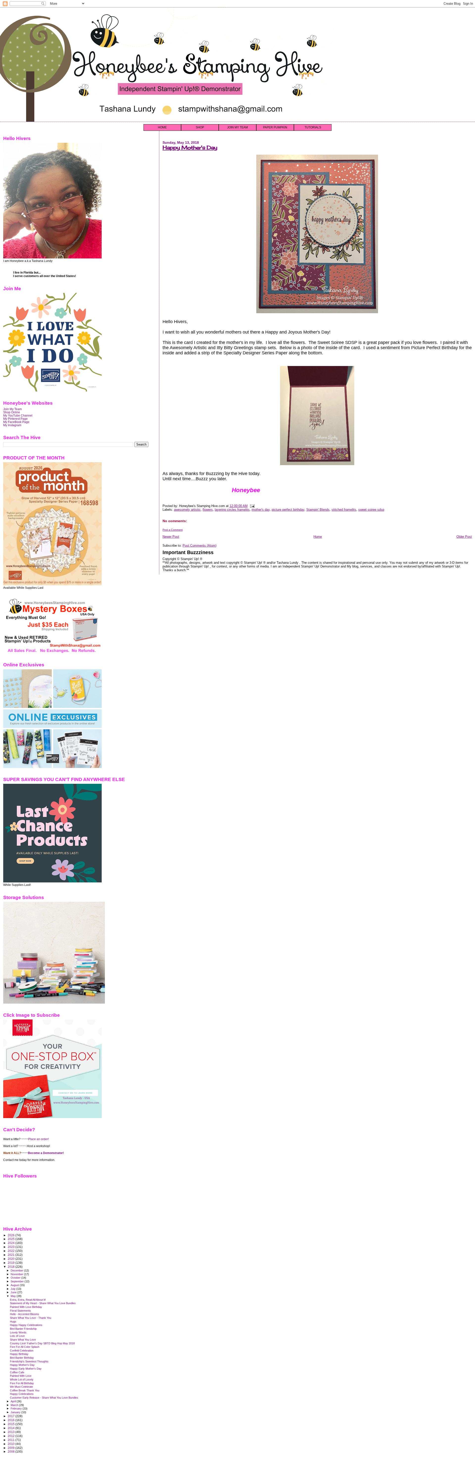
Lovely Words (18, 1332)
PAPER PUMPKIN (275, 127)
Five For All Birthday (22, 1383)
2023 (11, 1246)
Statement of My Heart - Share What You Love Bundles (43, 1303)
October (16, 1277)
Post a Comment (173, 529)
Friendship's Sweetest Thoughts (29, 1361)
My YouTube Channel (17, 415)
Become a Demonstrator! (46, 1153)
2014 (11, 1428)
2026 (11, 1235)
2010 (11, 1443)
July (13, 1288)
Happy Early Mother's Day (26, 1368)
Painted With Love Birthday (26, 1306)
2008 (11, 1451)
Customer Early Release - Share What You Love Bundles (44, 1397)
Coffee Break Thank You (24, 1390)
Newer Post (171, 536)
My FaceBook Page (16, 421)
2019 (11, 1262)
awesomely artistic (187, 509)
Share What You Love (23, 1339)
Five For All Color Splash (24, 1346)
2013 (11, 1432)
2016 (11, 1420)
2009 (11, 1447)
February (17, 1408)
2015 (11, 1424)
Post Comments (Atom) (199, 545)
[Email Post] (252, 506)
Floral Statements (20, 1310)
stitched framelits (344, 509)
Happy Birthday (19, 1353)
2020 (11, 1258)
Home (317, 536)
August (15, 1285)
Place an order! (38, 1139)
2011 (11, 1439)
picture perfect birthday (288, 509)
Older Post (464, 536)
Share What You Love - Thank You (30, 1317)
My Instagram (12, 425)
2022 (11, 1250)
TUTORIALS (313, 127)
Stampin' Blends (318, 509)
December (17, 1270)
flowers (208, 509)
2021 (11, 1254)
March (15, 1405)
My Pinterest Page (15, 418)
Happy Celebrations (22, 1393)
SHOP (200, 127)
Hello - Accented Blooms (24, 1314)
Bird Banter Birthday (22, 1357)
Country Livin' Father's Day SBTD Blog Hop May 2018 (42, 1343)
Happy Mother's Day (190, 147)
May (14, 1296)
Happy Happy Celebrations (26, 1325)
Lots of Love (17, 1335)
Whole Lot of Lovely (21, 1379)
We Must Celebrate (21, 1386)
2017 (11, 1416)
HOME (162, 127)
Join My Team (12, 409)
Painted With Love (20, 1375)
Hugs (13, 1321)
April (14, 1401)
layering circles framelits (232, 509)
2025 (11, 1238)
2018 (11, 1266)
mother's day (261, 509)
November (17, 1274)
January (16, 1412)
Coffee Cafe (17, 1372)
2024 (11, 1242)
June (14, 1292)
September (17, 1281)
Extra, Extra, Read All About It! (28, 1299)
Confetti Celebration (21, 1350)
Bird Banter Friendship (23, 1328)
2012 (11, 1435)
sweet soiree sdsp (371, 509)
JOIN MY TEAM (237, 127)
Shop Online (11, 412)
